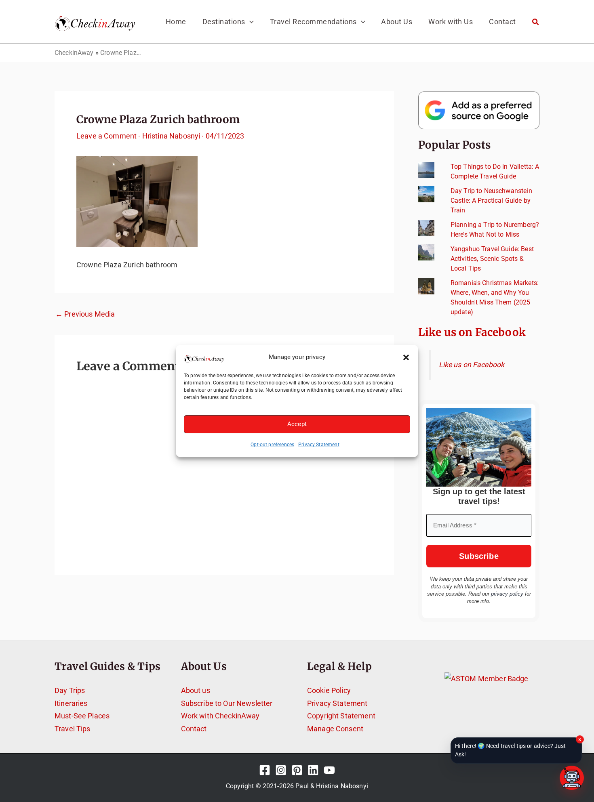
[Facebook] (264, 770)
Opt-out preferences (272, 444)
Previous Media (85, 314)
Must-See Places (82, 716)
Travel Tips (73, 728)
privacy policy (507, 594)
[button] (406, 357)
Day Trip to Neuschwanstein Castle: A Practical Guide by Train (491, 200)
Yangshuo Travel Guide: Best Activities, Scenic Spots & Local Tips (492, 258)
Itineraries (71, 703)
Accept (297, 424)
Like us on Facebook (472, 332)
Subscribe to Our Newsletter (227, 703)
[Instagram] (280, 770)
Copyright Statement (341, 716)
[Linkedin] (313, 770)
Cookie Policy (329, 690)
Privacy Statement (318, 444)
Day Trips (70, 690)
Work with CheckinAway (220, 716)
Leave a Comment (106, 136)
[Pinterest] (297, 770)
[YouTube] (329, 770)
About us (195, 690)
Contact (194, 728)
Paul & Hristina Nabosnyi (331, 786)
